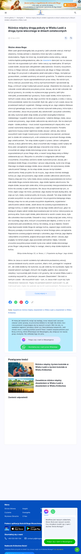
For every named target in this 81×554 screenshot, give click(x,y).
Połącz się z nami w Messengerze (59, 542)
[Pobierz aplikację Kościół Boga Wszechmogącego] (7, 528)
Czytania (8, 512)
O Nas (25, 516)
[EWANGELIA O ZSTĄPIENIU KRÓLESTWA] (40, 12)
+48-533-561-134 (14, 538)
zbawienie (47, 60)
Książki (25, 509)
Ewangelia (20, 18)
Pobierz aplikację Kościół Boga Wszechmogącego (26, 523)
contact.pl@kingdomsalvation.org (40, 538)
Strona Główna (10, 509)
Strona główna (9, 18)
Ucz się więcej (58, 549)
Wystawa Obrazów (12, 516)
